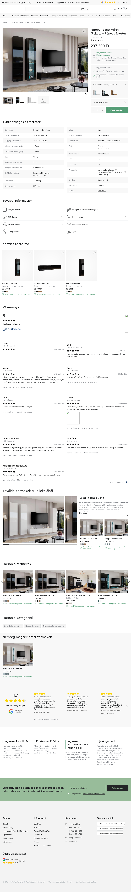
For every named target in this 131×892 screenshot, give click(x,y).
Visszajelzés (8, 838)
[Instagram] (117, 882)
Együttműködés (9, 835)
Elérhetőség (7, 842)
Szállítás (37, 824)
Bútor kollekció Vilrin (38, 22)
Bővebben (83, 513)
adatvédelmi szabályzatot (94, 793)
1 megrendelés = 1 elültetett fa (15, 831)
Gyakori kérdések (41, 838)
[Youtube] (122, 882)
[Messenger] (126, 882)
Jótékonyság (8, 827)
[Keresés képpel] (82, 9)
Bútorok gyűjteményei (20, 22)
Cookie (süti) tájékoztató (86, 882)
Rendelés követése (42, 831)
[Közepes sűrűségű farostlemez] (125, 172)
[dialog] (111, 56)
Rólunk (5, 824)
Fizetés (37, 827)
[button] (114, 9)
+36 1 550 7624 (75, 827)
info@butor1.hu (75, 837)
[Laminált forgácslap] (116, 170)
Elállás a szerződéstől (43, 845)
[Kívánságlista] (120, 9)
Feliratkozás (117, 788)
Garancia (38, 835)
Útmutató (102, 191)
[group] (45, 705)
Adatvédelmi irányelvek (35, 882)
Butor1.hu (6, 22)
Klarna (36, 842)
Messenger (73, 841)
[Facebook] (113, 882)
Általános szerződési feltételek (60, 882)
